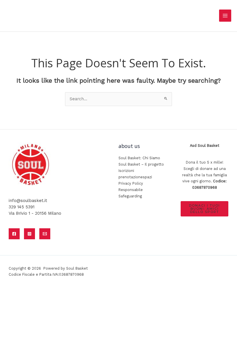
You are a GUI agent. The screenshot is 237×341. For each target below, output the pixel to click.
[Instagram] (29, 233)
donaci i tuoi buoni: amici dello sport (204, 208)
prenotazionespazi (135, 177)
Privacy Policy (130, 183)
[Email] (44, 233)
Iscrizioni (126, 170)
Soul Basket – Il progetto (141, 164)
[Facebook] (14, 233)
